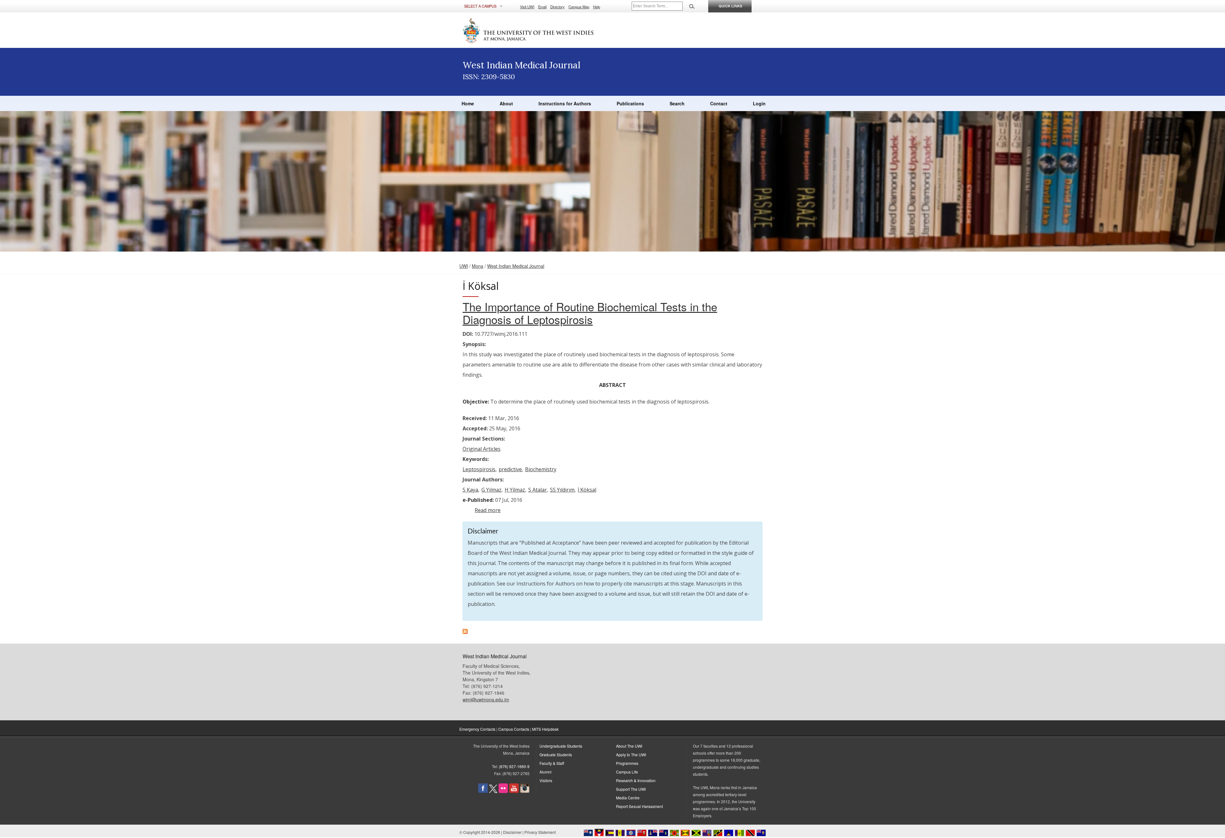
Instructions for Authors (564, 103)
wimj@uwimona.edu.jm (486, 699)
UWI (463, 266)
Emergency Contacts (477, 729)
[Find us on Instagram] (525, 791)
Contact (718, 103)
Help (596, 6)
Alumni (545, 771)
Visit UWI (527, 6)
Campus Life (627, 771)
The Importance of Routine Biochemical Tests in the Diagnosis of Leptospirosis (590, 312)
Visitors (545, 780)
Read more (488, 510)
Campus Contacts (513, 729)
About (506, 103)
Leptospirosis (479, 469)
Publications (630, 103)
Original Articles (482, 448)
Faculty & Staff (551, 763)
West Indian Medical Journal (515, 266)
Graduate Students (555, 754)
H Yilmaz (515, 489)
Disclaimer (512, 832)
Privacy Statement (540, 832)
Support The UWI (631, 789)
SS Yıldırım (562, 489)
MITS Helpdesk (545, 729)
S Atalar (537, 489)
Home (468, 103)
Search (677, 103)
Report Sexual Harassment (639, 806)
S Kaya (470, 489)
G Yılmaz (491, 489)
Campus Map (578, 6)
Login (759, 103)
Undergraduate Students (560, 746)
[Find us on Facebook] (483, 791)
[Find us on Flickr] (503, 791)
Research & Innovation (636, 780)
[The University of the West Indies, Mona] (545, 30)
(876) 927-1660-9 (514, 766)
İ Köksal (587, 489)
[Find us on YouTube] (514, 791)
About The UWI (629, 746)
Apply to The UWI (631, 754)
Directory (557, 6)
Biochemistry (540, 469)
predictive (510, 469)
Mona (477, 266)
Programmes (627, 763)
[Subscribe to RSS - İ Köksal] (465, 632)
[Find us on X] (493, 791)
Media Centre (628, 797)
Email (542, 6)
